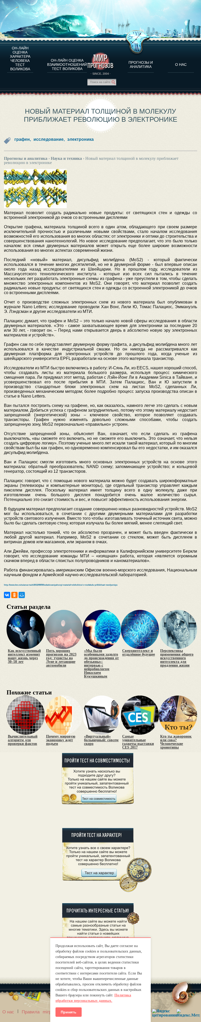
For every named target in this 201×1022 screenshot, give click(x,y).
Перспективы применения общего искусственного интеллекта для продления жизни (176, 658)
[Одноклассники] (14, 595)
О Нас (181, 64)
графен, (22, 139)
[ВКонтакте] (7, 595)
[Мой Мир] (22, 595)
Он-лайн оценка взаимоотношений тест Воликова (67, 64)
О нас (8, 1011)
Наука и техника (66, 158)
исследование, (49, 139)
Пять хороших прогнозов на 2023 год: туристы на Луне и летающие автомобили (61, 658)
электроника (80, 139)
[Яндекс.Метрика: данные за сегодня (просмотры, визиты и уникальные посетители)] (188, 1013)
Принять (68, 1012)
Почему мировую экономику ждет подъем (60, 740)
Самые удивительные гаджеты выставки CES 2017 (138, 742)
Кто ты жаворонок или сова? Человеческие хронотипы (176, 742)
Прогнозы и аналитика (141, 64)
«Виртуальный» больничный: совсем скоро (101, 740)
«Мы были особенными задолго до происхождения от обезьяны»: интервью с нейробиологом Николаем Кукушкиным (101, 663)
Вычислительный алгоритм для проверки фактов (22, 740)
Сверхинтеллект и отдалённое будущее (138, 652)
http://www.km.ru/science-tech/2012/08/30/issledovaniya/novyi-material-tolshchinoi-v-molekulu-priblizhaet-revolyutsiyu (61, 585)
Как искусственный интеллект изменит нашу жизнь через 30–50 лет (24, 656)
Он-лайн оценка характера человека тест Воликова (20, 58)
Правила (31, 1011)
